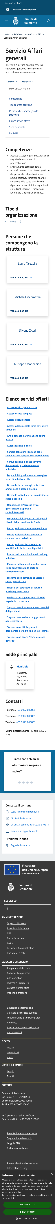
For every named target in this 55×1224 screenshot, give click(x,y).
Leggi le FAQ (13, 1143)
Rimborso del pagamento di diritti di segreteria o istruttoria (25, 599)
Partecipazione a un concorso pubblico (27, 528)
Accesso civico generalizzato (22, 407)
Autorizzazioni (14, 1032)
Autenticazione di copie (19, 445)
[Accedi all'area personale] (8, 9)
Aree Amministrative (18, 928)
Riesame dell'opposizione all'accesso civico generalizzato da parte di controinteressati (26, 567)
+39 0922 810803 (25, 722)
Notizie (10, 1047)
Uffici (39, 34)
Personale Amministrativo (20, 948)
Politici (10, 943)
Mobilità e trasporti (17, 993)
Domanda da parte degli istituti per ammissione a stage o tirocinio (25, 487)
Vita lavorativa (14, 978)
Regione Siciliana (13, 3)
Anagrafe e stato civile (18, 968)
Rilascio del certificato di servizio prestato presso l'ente (24, 589)
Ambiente (12, 1022)
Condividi (11, 81)
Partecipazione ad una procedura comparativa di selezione (24, 536)
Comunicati (13, 1052)
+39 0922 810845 (25, 710)
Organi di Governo (16, 923)
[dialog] (27, 1197)
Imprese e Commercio (18, 983)
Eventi (10, 1076)
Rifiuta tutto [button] (27, 1212)
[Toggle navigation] (6, 21)
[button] (27, 1218)
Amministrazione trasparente (22, 1163)
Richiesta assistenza (17, 1148)
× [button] (51, 1174)
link (12, 1198)
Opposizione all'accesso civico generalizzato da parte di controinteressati (22, 508)
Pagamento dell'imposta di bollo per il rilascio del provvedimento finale (26, 520)
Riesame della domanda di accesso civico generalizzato (25, 579)
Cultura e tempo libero (18, 973)
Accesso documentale (18, 420)
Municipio (22, 666)
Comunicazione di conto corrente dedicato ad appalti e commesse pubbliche (23, 465)
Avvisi (10, 1057)
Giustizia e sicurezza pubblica (22, 1012)
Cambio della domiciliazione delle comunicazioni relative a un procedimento (27, 453)
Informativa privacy (17, 1168)
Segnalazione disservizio (19, 1138)
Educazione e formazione (20, 1008)
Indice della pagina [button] (19, 88)
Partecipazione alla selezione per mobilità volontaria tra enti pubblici (24, 546)
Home (7, 34)
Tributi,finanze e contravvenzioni (24, 1017)
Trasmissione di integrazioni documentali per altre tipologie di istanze (27, 629)
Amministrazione (23, 34)
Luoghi (10, 1071)
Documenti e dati (16, 953)
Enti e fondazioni (15, 938)
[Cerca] (48, 21)
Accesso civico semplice (19, 413)
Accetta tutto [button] (27, 1204)
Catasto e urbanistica (18, 988)
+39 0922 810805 (25, 716)
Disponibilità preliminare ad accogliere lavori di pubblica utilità (26, 477)
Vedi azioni (27, 81)
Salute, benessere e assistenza (23, 1027)
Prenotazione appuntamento (22, 1133)
